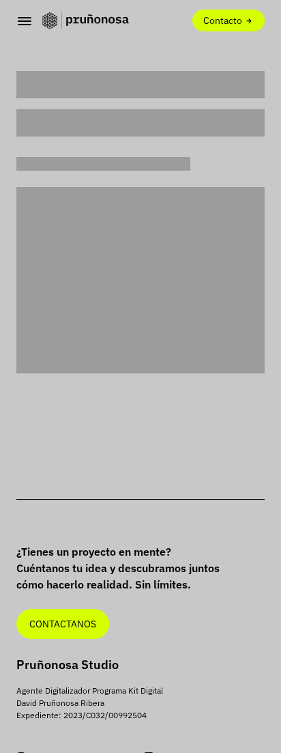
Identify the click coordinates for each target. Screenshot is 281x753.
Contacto (223, 20)
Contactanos (62, 623)
